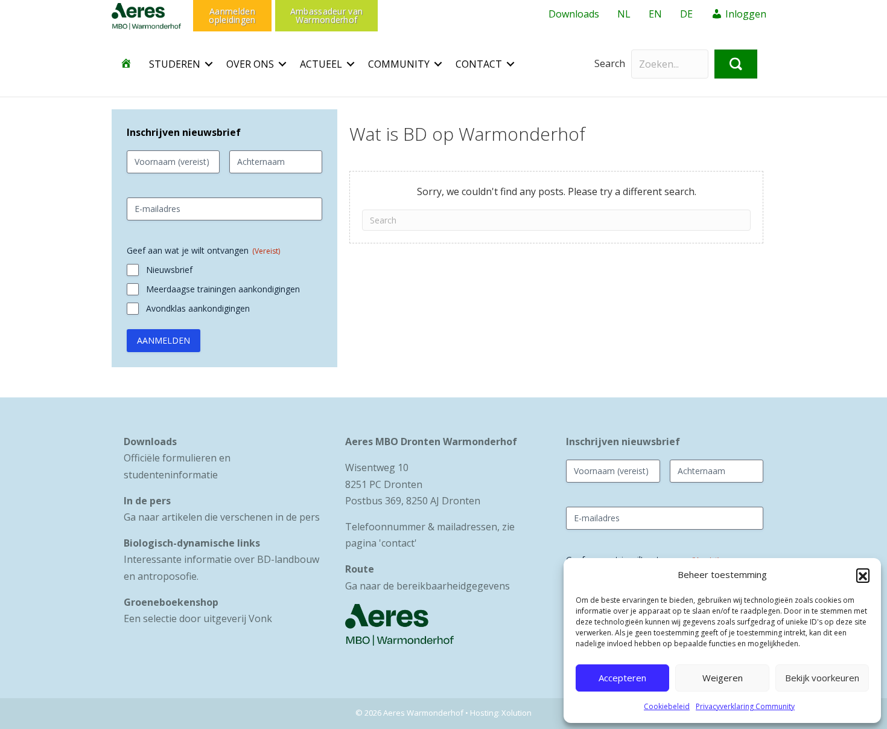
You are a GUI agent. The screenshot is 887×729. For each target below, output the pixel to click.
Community (399, 64)
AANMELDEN (163, 340)
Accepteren (622, 678)
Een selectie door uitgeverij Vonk (198, 618)
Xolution (516, 712)
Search (609, 63)
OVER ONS (250, 64)
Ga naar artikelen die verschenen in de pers (222, 517)
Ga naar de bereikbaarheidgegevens (427, 586)
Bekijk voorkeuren (822, 678)
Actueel (321, 64)
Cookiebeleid (667, 706)
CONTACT (479, 64)
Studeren (174, 64)
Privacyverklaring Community (745, 706)
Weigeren (722, 678)
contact (398, 543)
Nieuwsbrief (169, 269)
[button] (863, 575)
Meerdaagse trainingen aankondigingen (223, 289)
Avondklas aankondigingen (198, 308)
